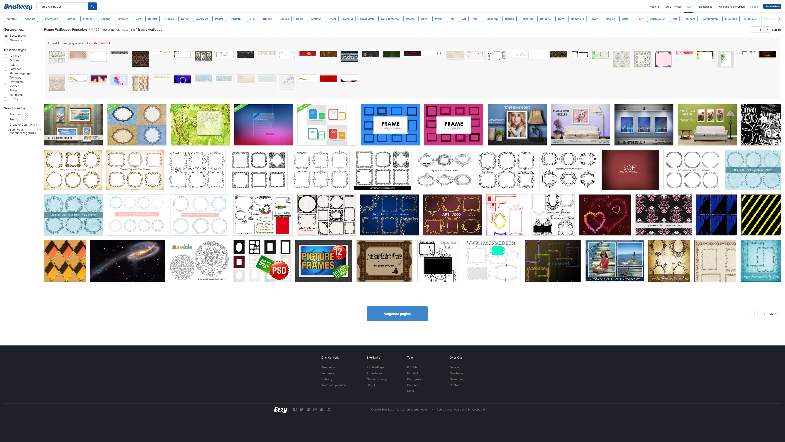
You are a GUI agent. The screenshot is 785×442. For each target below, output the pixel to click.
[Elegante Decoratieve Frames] (760, 261)
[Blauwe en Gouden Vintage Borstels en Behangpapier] (137, 125)
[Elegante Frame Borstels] (438, 261)
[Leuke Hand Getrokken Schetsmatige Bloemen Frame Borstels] (73, 215)
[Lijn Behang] (761, 215)
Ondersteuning (377, 379)
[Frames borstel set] (553, 261)
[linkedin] (328, 409)
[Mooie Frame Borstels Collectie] (259, 170)
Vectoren (655, 6)
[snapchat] (321, 409)
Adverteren (374, 373)
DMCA (371, 385)
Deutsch (412, 385)
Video (678, 6)
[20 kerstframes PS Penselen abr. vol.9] (263, 215)
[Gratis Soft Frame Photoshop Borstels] (630, 170)
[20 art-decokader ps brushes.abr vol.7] (326, 215)
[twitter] (301, 409)
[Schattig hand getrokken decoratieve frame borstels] (136, 215)
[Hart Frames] (605, 215)
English (412, 367)
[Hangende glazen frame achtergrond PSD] (263, 125)
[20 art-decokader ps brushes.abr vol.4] (452, 215)
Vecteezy (327, 373)
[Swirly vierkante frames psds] (491, 261)
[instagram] (314, 409)
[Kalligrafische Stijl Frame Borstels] (135, 170)
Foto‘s (667, 6)
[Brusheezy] (18, 7)
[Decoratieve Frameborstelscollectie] (197, 170)
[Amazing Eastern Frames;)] (384, 261)
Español (412, 373)
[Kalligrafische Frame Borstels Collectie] (444, 170)
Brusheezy (328, 367)
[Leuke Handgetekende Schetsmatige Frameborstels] (753, 170)
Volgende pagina (397, 314)
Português (414, 379)
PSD (688, 6)
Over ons (456, 367)
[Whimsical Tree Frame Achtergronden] (200, 125)
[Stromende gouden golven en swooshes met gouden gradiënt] (307, 77)
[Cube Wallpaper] (716, 215)
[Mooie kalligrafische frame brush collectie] (692, 170)
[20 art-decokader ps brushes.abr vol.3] (389, 215)
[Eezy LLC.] (280, 409)
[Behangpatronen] (663, 215)
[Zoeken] (92, 6)
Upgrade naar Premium (732, 6)
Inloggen (754, 6)
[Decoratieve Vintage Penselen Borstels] (383, 170)
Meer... (411, 391)
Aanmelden (772, 6)
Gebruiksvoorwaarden (450, 409)
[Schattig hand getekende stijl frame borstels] (199, 215)
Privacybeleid (476, 409)
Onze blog (457, 379)
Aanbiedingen (376, 367)
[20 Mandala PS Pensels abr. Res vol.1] (199, 261)
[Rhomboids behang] (65, 261)
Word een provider (333, 385)
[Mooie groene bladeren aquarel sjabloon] (726, 59)
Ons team (456, 373)
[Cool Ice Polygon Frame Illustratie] (537, 55)
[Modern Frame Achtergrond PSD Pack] (327, 125)
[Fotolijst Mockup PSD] (73, 125)
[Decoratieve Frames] (553, 215)
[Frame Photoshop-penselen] (390, 125)
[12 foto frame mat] (262, 261)
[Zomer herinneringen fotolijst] (614, 261)
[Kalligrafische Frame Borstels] (73, 170)
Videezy (326, 379)
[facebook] (294, 409)
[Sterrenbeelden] (127, 261)
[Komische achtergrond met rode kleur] (328, 78)
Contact (455, 385)
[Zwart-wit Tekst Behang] (761, 125)
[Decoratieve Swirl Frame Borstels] (669, 261)
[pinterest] (308, 409)
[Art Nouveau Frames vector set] (57, 56)
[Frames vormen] (506, 215)
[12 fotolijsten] (323, 261)
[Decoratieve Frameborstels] (715, 261)
